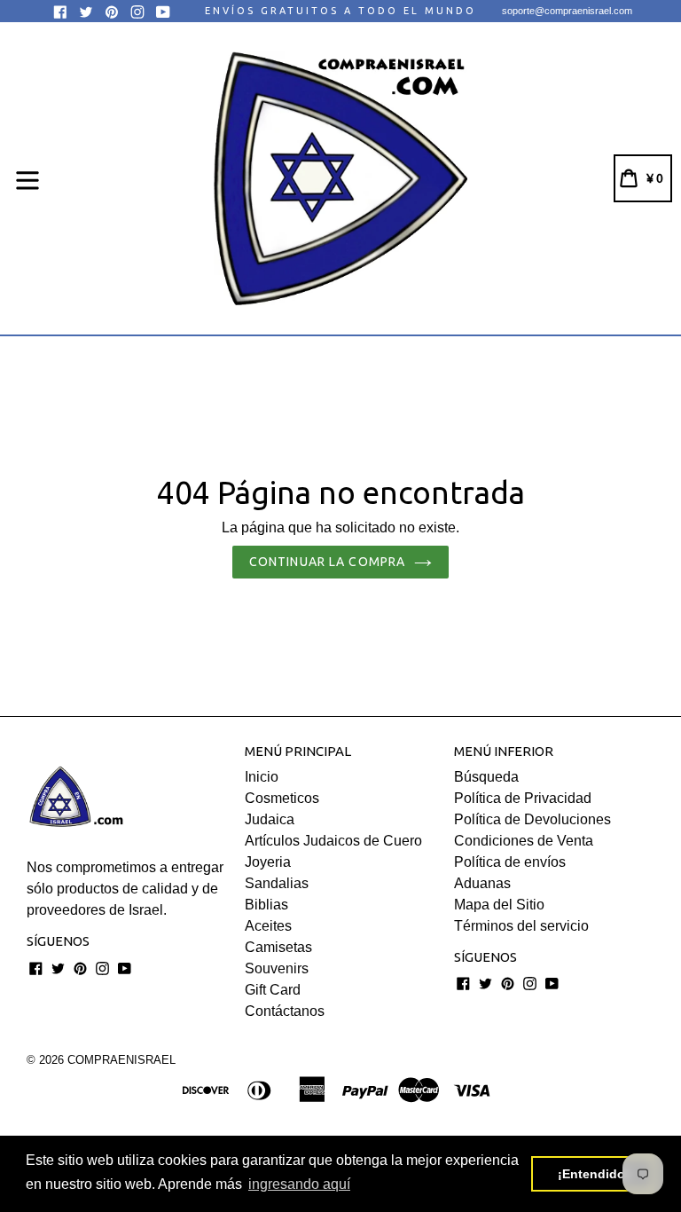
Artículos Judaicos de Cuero (333, 840)
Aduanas (482, 883)
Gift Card (273, 989)
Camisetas (278, 947)
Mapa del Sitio (499, 904)
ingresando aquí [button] (299, 1184)
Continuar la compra (327, 562)
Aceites (268, 925)
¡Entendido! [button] (594, 1174)
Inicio (261, 776)
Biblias (266, 904)
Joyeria (268, 862)
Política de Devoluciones (532, 819)
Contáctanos (285, 1011)
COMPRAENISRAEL (121, 1059)
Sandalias (277, 883)
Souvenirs (277, 968)
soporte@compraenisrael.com (567, 10)
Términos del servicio (521, 925)
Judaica (269, 819)
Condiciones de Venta (523, 840)
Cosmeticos (282, 798)
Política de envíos (510, 862)
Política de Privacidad (522, 798)
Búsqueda (486, 776)
